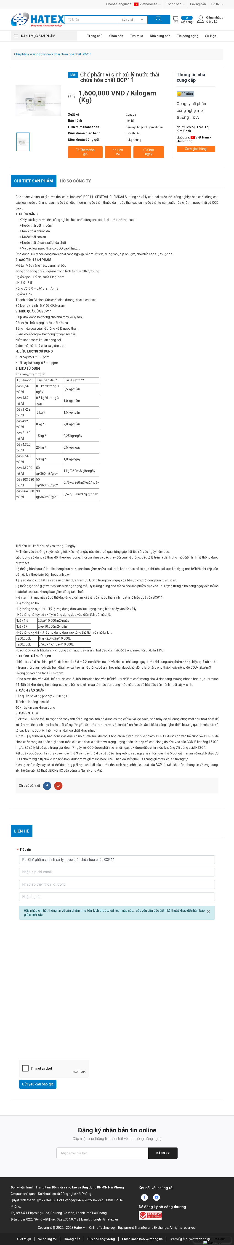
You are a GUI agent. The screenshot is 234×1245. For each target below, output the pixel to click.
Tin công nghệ (187, 36)
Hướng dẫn (198, 4)
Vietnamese (148, 4)
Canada (131, 114)
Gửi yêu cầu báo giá (37, 1084)
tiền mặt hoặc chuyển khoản (144, 127)
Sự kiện (210, 36)
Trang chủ (94, 36)
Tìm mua (136, 36)
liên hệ (130, 120)
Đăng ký (163, 1153)
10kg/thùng (133, 139)
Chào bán (116, 36)
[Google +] (58, 786)
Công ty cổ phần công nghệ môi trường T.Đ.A (191, 110)
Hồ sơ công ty (75, 181)
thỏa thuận (133, 133)
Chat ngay (149, 152)
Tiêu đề (25, 850)
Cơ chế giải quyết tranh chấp (190, 1239)
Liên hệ (119, 152)
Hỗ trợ (215, 4)
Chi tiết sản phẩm (33, 181)
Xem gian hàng (196, 149)
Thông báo (173, 4)
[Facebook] (47, 786)
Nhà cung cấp (160, 36)
